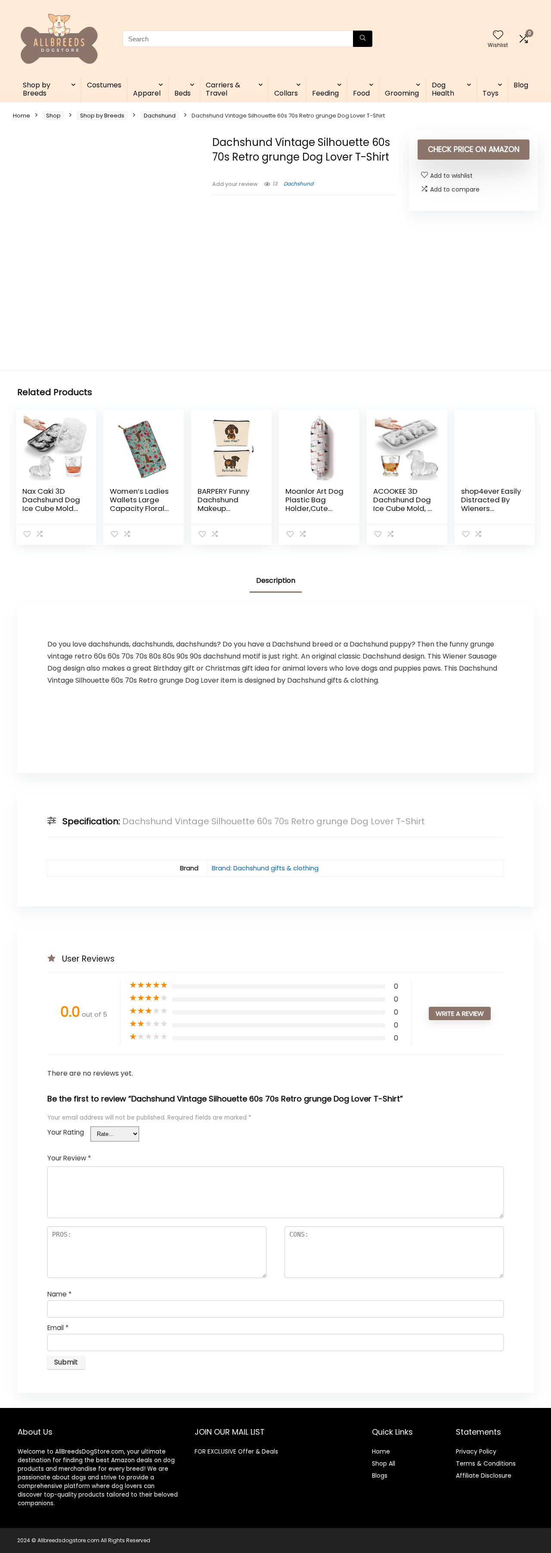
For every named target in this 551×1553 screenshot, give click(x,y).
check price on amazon (474, 149)
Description (275, 580)
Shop (53, 115)
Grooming (402, 93)
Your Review (69, 1158)
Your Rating (65, 1132)
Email (57, 1327)
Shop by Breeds (36, 89)
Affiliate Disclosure (483, 1475)
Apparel (147, 93)
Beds (182, 93)
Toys (490, 93)
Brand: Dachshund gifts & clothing (265, 868)
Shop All (383, 1463)
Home (21, 115)
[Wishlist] (498, 35)
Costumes (104, 85)
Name (59, 1294)
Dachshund (160, 115)
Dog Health (443, 89)
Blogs (379, 1475)
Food (361, 93)
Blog (521, 85)
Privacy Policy (476, 1451)
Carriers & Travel (223, 89)
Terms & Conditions (486, 1463)
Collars (286, 93)
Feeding (325, 93)
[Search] (362, 39)
